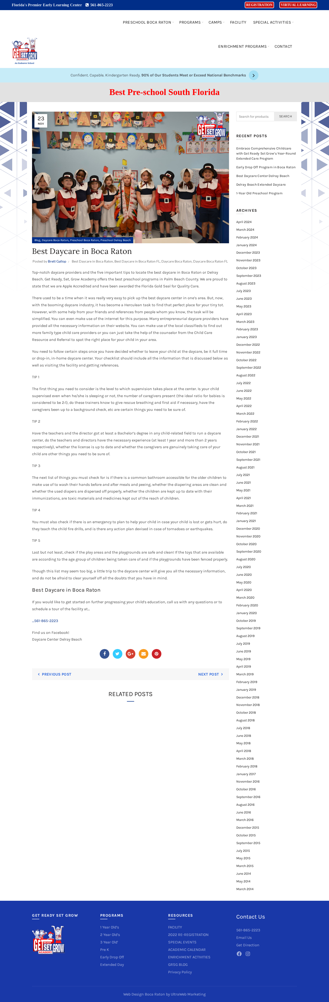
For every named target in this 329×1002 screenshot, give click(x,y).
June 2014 (243, 874)
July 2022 (243, 383)
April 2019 (243, 666)
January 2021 (246, 521)
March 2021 (245, 506)
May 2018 (243, 743)
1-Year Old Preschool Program (259, 193)
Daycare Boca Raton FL (210, 261)
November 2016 (248, 781)
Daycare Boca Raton (55, 240)
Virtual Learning (298, 5)
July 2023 (243, 291)
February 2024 (247, 237)
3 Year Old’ (109, 942)
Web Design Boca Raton (144, 994)
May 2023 (243, 306)
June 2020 (244, 575)
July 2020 (243, 567)
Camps (215, 22)
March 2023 (245, 322)
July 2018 (243, 728)
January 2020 (246, 613)
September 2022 (248, 368)
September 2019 (248, 628)
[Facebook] (104, 654)
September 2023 (248, 276)
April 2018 (243, 751)
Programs (190, 22)
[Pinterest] (156, 654)
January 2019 (246, 690)
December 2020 (248, 529)
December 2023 (248, 252)
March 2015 (245, 866)
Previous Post (56, 674)
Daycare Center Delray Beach (57, 639)
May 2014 (243, 881)
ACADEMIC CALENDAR (187, 949)
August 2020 (245, 559)
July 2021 (243, 475)
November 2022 (248, 352)
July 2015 (243, 851)
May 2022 (243, 398)
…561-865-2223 (45, 620)
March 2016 (245, 820)
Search (285, 116)
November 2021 (248, 444)
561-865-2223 (101, 5)
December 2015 (247, 828)
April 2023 (244, 314)
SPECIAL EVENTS (182, 942)
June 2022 (244, 391)
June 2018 (243, 736)
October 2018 (246, 713)
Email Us (244, 937)
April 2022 (244, 406)
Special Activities (272, 22)
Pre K (104, 949)
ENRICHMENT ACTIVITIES (189, 957)
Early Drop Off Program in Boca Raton (266, 167)
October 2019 (246, 621)
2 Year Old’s (110, 934)
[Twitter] (117, 654)
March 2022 (245, 414)
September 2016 (248, 797)
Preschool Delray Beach (115, 240)
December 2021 (247, 436)
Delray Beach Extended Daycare (261, 185)
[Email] (143, 654)
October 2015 (246, 835)
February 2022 (247, 421)
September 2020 (248, 551)
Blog (37, 240)
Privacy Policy (180, 972)
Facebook (60, 632)
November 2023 (248, 260)
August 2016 (245, 805)
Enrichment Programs (242, 46)
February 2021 (246, 513)
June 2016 (243, 812)
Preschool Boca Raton (147, 22)
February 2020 (247, 605)
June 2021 (243, 483)
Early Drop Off (112, 957)
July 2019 (243, 644)
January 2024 (246, 245)
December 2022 (248, 345)
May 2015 (243, 858)
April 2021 (243, 498)
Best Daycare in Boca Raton (92, 261)
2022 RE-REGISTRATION (188, 934)
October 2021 (246, 452)
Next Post (208, 674)
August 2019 (245, 636)
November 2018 (248, 705)
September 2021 (248, 460)
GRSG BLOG (178, 964)
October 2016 (246, 789)
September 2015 (248, 843)
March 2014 (245, 889)
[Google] (130, 654)
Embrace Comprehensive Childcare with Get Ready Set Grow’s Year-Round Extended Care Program (266, 153)
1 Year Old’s (109, 927)
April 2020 (244, 590)
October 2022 (246, 360)
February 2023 (247, 329)
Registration (259, 5)
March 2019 (245, 674)
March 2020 (245, 598)
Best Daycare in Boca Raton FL (137, 261)
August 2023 (245, 283)
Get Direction (247, 945)
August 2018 (245, 720)
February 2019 (246, 682)
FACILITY (175, 927)
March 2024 (245, 230)
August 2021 (245, 467)
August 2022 (245, 375)
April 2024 (244, 222)
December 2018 (247, 697)
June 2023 (244, 299)
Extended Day (112, 964)
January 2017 (246, 774)
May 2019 (243, 659)
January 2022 (246, 429)
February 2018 (246, 766)
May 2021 (243, 490)
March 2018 (245, 759)
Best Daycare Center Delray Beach (263, 176)
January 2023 (246, 337)
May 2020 (243, 582)
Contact (283, 46)
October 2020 (246, 544)
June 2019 (243, 651)
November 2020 (248, 536)
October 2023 (246, 268)
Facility (238, 22)
